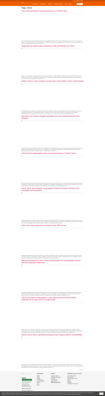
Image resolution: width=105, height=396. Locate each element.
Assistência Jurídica (55, 375)
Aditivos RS (69, 382)
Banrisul (68, 379)
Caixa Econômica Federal (72, 378)
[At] (77, 0)
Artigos (38, 377)
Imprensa (38, 382)
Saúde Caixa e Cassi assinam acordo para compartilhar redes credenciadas (52, 81)
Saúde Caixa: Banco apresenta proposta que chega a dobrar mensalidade (51, 335)
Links (38, 383)
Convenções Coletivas (71, 375)
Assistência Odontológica (56, 377)
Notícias (38, 375)
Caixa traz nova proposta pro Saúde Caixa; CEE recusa (43, 225)
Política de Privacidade (55, 382)
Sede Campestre (54, 379)
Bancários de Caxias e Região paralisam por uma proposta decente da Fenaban (50, 117)
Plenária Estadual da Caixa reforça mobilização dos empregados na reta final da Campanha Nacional (50, 261)
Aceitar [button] (101, 393)
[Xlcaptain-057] (74, 0)
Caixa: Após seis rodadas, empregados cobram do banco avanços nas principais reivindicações (50, 189)
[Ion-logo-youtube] (82, 0)
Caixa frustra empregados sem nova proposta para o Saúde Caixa (48, 153)
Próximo (81, 369)
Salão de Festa (54, 381)
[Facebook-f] (73, 0)
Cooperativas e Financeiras (72, 383)
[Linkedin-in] (79, 0)
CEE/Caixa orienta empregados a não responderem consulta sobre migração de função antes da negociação (48, 299)
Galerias (38, 378)
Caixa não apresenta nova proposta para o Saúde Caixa (44, 11)
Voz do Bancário (40, 379)
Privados (69, 381)
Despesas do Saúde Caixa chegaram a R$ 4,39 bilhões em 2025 (47, 46)
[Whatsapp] (80, 0)
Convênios (53, 378)
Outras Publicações (40, 381)
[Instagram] (76, 0)
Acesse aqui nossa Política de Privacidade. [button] (72, 394)
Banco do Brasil (70, 377)
